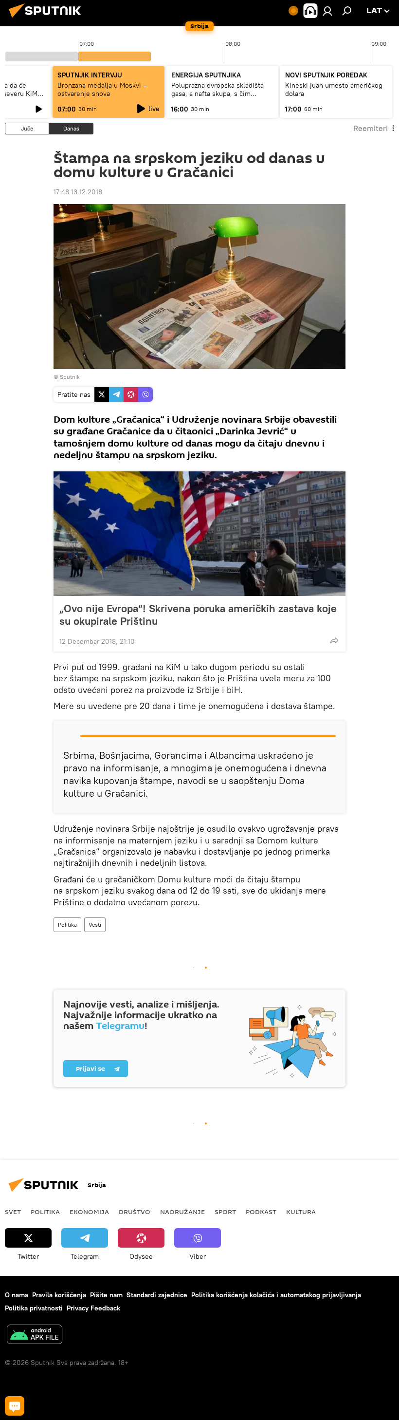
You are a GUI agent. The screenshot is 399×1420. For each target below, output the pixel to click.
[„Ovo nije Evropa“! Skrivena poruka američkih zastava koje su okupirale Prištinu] (199, 533)
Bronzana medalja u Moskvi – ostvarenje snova (102, 89)
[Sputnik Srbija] (48, 19)
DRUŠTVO (134, 1211)
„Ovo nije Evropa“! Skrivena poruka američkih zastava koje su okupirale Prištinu (198, 614)
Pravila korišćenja (59, 1294)
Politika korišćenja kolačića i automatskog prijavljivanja (276, 1294)
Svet (13, 1211)
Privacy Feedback (93, 1308)
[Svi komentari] (14, 1406)
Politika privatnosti (34, 1308)
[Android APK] (34, 1335)
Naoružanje (182, 1211)
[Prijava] (327, 10)
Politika (67, 924)
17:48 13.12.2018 (78, 191)
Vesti (95, 924)
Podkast (261, 1211)
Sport (225, 1211)
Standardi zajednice (157, 1294)
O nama (16, 1294)
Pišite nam (106, 1294)
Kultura (301, 1211)
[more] (334, 640)
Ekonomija (89, 1211)
